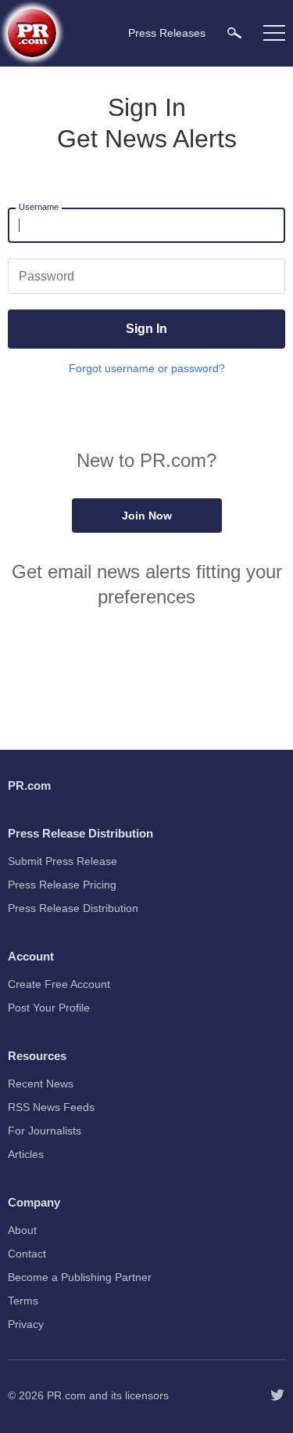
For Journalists (44, 1130)
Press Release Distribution (73, 908)
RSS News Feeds (51, 1107)
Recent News (40, 1083)
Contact (27, 1253)
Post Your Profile (49, 1007)
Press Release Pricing (62, 884)
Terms (23, 1300)
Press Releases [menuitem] (166, 33)
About (22, 1230)
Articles (26, 1154)
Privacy (26, 1324)
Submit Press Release (62, 861)
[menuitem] (234, 32)
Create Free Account (59, 984)
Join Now (147, 515)
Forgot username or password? (147, 368)
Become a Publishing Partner (80, 1277)
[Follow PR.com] (277, 1395)
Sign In (146, 328)
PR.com (66, 1395)
